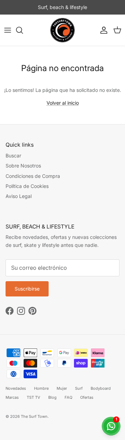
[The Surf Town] (62, 30)
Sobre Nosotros (23, 166)
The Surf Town (34, 416)
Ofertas (86, 397)
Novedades (16, 388)
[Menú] (7, 30)
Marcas (12, 397)
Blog (52, 397)
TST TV (33, 397)
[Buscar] (23, 30)
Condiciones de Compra (33, 176)
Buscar (13, 155)
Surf (79, 388)
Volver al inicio (63, 103)
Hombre (41, 388)
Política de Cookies (27, 186)
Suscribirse (27, 289)
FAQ (68, 397)
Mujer (62, 388)
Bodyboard (101, 388)
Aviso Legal (19, 196)
